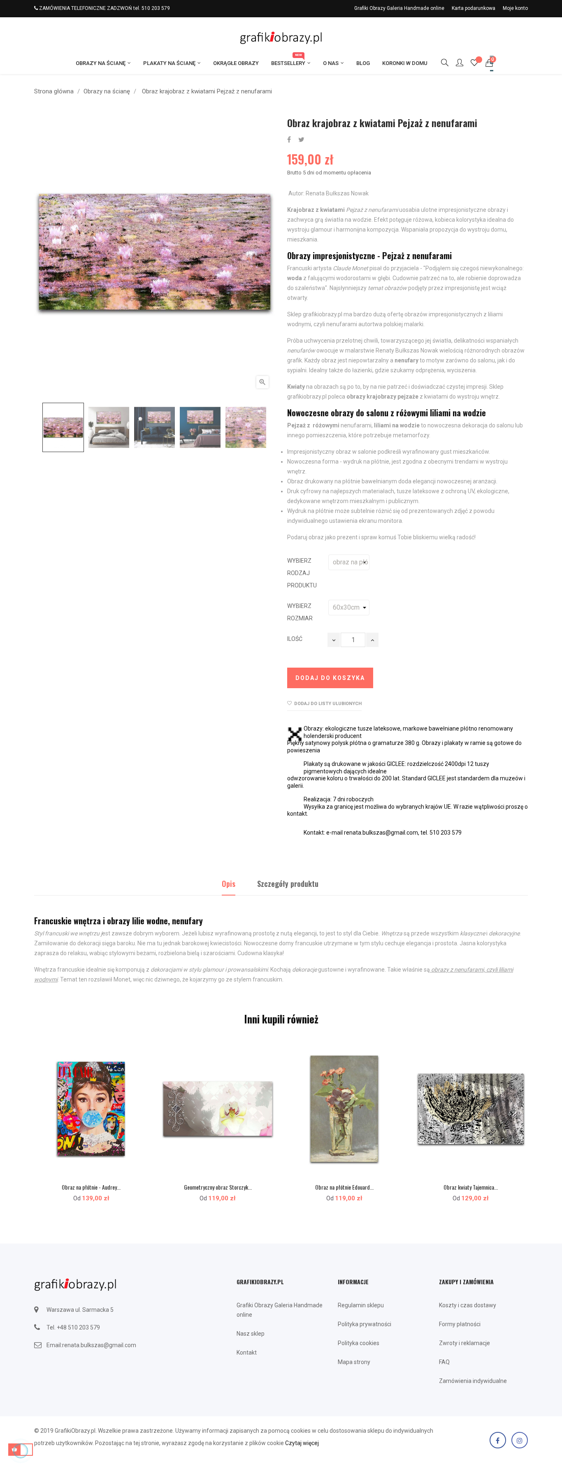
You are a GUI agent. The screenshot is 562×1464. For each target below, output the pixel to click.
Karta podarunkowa (473, 8)
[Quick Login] (455, 63)
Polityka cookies (358, 1343)
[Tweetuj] (301, 140)
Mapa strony (354, 1362)
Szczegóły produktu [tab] (287, 883)
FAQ (444, 1362)
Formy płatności (460, 1324)
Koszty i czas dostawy (467, 1305)
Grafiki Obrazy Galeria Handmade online (399, 8)
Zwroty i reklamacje (464, 1343)
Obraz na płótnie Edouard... (344, 1187)
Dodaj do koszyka (330, 678)
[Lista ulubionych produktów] (474, 63)
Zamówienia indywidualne (473, 1381)
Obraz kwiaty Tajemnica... (471, 1187)
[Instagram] (519, 1440)
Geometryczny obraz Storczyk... (218, 1187)
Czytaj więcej (302, 1443)
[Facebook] (498, 1440)
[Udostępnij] (289, 140)
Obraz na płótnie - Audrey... (91, 1187)
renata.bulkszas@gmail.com (99, 1345)
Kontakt (247, 1352)
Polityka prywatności (364, 1324)
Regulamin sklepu (361, 1305)
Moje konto (515, 8)
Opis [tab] (228, 883)
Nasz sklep (251, 1333)
